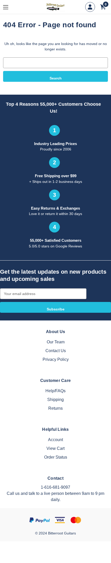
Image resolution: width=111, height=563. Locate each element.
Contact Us (55, 350)
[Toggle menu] (9, 7)
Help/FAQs (55, 391)
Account (55, 439)
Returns (55, 408)
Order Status (55, 457)
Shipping (55, 399)
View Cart (55, 448)
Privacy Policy (56, 359)
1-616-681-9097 (55, 487)
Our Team (56, 342)
